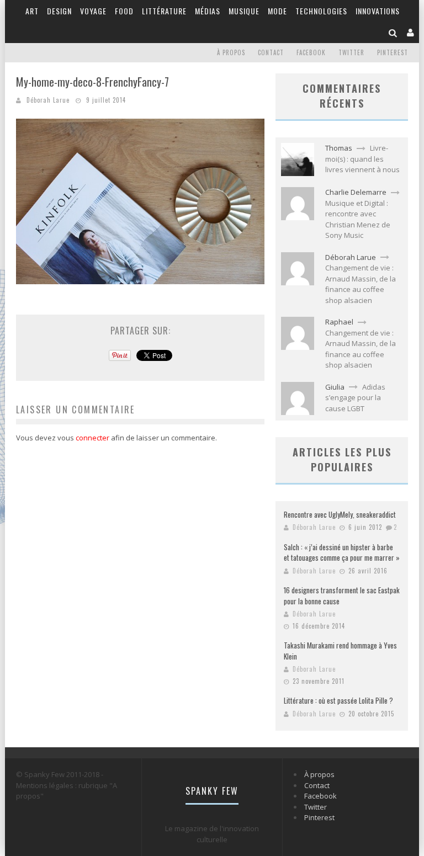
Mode (277, 11)
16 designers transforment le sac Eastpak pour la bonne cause (342, 595)
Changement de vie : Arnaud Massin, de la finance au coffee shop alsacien (360, 284)
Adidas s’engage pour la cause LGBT (355, 397)
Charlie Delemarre (355, 192)
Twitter (351, 52)
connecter (92, 438)
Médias (207, 11)
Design (59, 11)
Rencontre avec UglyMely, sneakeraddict (340, 514)
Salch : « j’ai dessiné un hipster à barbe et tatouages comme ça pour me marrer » (342, 552)
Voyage (93, 11)
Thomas (338, 148)
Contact (271, 52)
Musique (244, 11)
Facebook (311, 52)
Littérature (164, 11)
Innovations (378, 11)
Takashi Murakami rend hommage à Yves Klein (340, 651)
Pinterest (392, 52)
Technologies (321, 11)
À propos (231, 52)
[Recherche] (393, 32)
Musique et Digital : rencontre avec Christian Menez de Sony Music (357, 219)
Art (32, 11)
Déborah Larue (48, 99)
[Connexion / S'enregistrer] (410, 32)
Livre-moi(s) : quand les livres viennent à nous (362, 158)
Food (124, 11)
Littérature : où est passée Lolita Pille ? (338, 700)
